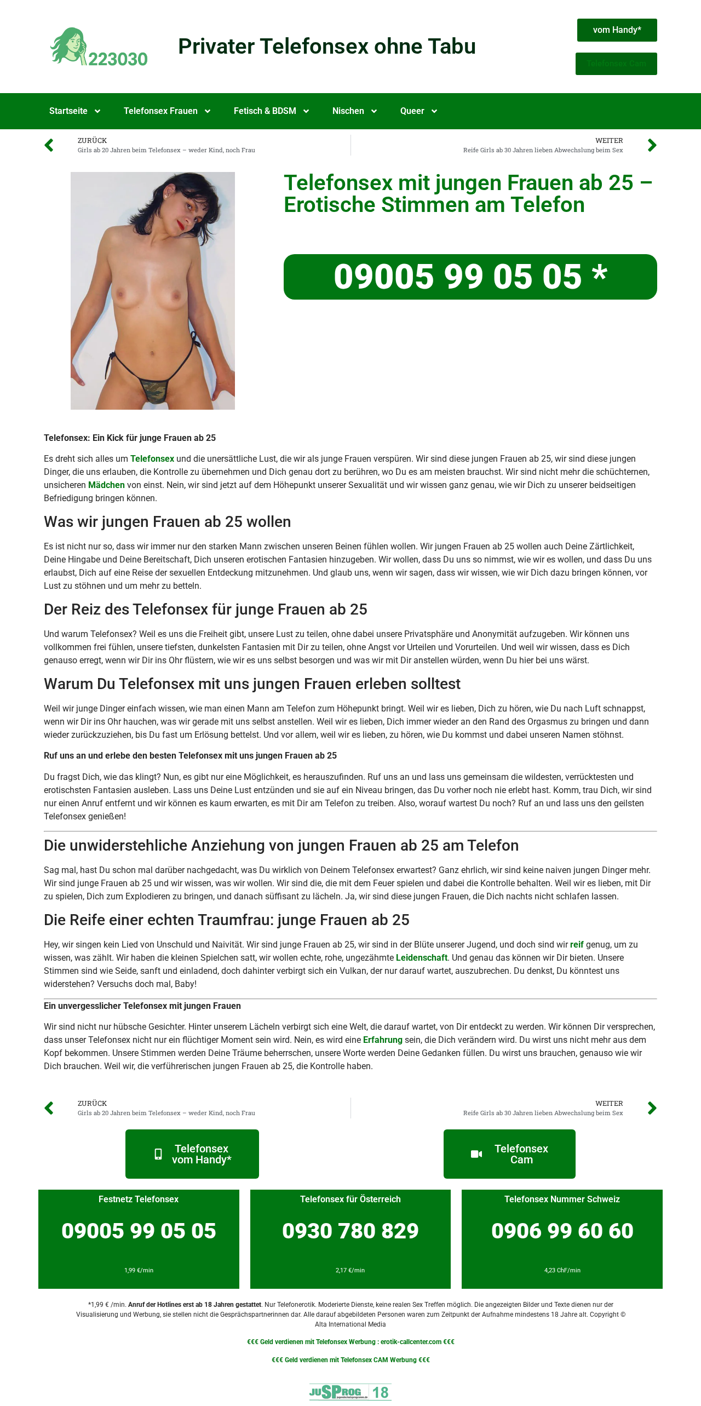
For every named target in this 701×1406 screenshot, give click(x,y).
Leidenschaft (421, 957)
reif (577, 944)
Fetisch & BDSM (265, 111)
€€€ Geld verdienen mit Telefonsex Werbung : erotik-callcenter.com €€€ (351, 1342)
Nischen (348, 111)
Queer (412, 111)
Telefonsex (152, 459)
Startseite (68, 111)
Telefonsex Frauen (161, 111)
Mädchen (106, 485)
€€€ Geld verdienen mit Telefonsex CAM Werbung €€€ (351, 1360)
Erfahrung (383, 1040)
